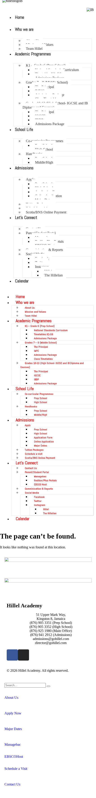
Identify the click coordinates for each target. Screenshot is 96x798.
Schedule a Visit (15, 769)
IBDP (36, 379)
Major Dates (40, 445)
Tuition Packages (34, 450)
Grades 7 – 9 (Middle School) (41, 342)
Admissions (24, 168)
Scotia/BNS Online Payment (46, 212)
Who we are (24, 29)
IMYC (36, 351)
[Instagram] (23, 655)
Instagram (39, 505)
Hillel (46, 509)
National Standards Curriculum (51, 330)
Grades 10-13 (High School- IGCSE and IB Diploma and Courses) (55, 105)
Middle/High (44, 162)
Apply (30, 179)
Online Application (44, 441)
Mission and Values (35, 312)
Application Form (43, 437)
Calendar (22, 281)
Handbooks (31, 406)
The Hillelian (53, 275)
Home (19, 17)
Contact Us (31, 468)
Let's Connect (26, 217)
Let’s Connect (27, 463)
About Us (30, 308)
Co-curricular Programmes (39, 394)
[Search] (48, 686)
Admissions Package (49, 124)
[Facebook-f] (12, 655)
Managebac (40, 476)
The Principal (41, 347)
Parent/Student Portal (37, 472)
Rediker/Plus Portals (45, 480)
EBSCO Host (40, 484)
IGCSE (37, 375)
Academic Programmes (33, 54)
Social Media (32, 493)
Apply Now (12, 713)
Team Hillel (34, 49)
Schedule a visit (33, 454)
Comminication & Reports (39, 489)
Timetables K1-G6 (43, 334)
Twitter (38, 501)
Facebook (39, 497)
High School (40, 402)
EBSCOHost (13, 756)
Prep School (40, 398)
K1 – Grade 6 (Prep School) (40, 326)
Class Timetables (43, 359)
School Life (24, 129)
